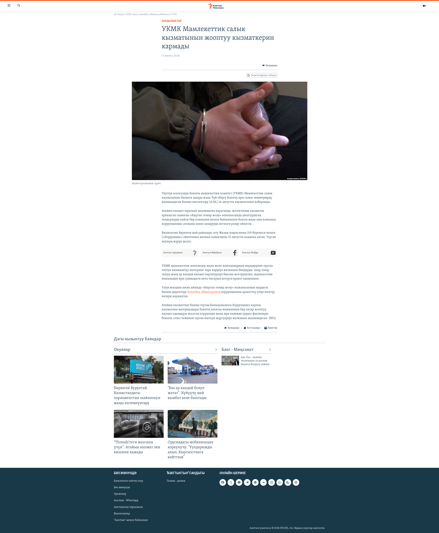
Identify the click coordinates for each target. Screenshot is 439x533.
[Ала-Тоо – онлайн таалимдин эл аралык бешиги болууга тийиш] (230, 360)
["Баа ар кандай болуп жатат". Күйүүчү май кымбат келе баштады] (192, 370)
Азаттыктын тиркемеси (128, 507)
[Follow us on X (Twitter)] (231, 482)
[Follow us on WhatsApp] (279, 482)
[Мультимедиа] (424, 5)
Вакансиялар (122, 513)
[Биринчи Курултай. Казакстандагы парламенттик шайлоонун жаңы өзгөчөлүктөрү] (139, 370)
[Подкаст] (296, 482)
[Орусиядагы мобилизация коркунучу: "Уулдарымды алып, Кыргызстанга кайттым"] (192, 424)
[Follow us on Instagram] (271, 482)
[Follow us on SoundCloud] (263, 482)
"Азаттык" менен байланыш (131, 520)
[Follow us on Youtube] (239, 482)
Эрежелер (120, 494)
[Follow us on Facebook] (223, 482)
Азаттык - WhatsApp (126, 500)
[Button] (269, 65)
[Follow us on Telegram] (247, 482)
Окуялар (122, 349)
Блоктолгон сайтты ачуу (128, 481)
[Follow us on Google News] (255, 482)
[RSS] (287, 482)
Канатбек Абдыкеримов (204, 292)
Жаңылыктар (172, 21)
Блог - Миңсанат (238, 349)
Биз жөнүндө (122, 487)
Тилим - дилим (176, 481)
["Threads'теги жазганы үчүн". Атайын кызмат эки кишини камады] (139, 424)
